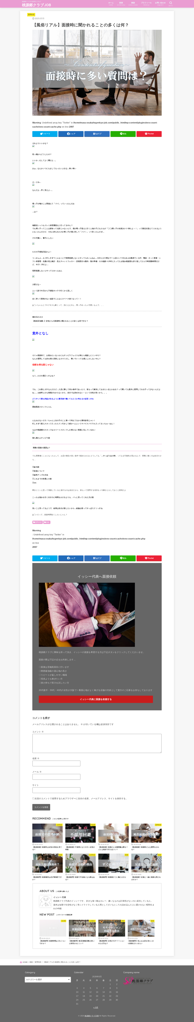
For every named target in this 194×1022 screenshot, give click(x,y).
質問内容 (31, 14)
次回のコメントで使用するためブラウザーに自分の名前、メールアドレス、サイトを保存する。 (81, 798)
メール (37, 772)
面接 (47, 522)
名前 (35, 758)
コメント (38, 731)
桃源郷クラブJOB (36, 5)
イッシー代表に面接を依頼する (96, 699)
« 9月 (95, 1008)
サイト (35, 785)
